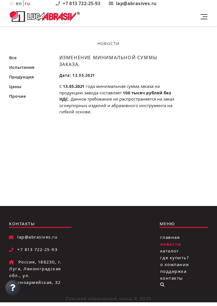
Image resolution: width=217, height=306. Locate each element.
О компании (174, 264)
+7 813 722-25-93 (82, 3)
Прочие (17, 96)
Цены (15, 86)
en (19, 3)
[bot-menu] (162, 284)
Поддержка (173, 271)
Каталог (169, 250)
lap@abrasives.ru (136, 3)
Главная (170, 237)
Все (13, 57)
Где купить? (174, 257)
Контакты (171, 277)
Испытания (21, 67)
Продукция (21, 77)
